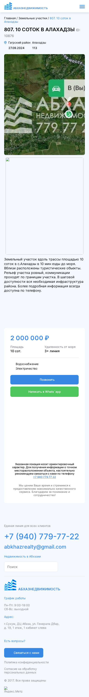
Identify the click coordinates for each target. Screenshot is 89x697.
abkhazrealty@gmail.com (35, 547)
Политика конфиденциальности (26, 662)
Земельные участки (32, 18)
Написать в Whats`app (44, 391)
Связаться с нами (26, 652)
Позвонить (47, 379)
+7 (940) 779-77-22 (41, 536)
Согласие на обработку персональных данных (20, 670)
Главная (10, 18)
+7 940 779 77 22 (44, 477)
